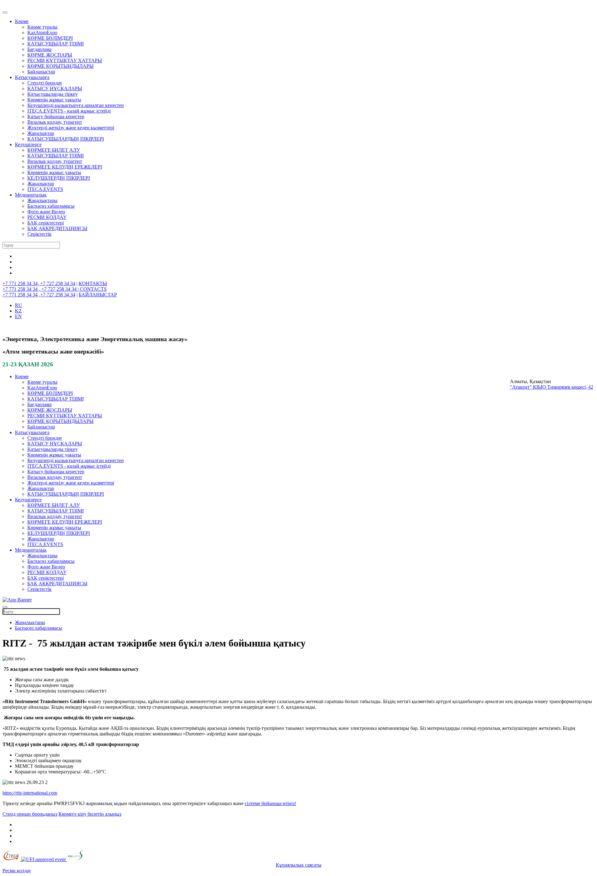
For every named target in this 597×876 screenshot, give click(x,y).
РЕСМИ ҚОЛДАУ (47, 217)
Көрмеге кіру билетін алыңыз (89, 814)
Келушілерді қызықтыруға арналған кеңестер (75, 105)
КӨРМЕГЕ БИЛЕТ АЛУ (53, 150)
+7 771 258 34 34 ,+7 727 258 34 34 (38, 294)
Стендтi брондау (44, 83)
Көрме (22, 21)
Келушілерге (28, 144)
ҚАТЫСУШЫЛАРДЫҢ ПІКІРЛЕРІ (65, 138)
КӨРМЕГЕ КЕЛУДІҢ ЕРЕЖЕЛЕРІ (64, 166)
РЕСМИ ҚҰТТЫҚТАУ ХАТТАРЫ (64, 60)
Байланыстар (41, 71)
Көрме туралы (42, 27)
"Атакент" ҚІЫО (528, 387)
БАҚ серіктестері (45, 222)
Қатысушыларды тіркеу (52, 94)
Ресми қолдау (16, 870)
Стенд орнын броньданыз (29, 814)
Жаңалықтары (42, 200)
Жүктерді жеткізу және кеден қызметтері (70, 127)
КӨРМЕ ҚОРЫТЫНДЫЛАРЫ (60, 66)
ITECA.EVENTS (45, 189)
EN (18, 316)
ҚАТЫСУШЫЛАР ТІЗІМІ (55, 43)
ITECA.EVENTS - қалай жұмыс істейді (69, 111)
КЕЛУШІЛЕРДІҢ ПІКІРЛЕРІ (58, 178)
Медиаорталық (31, 194)
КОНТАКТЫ (93, 283)
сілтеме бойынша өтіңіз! (270, 803)
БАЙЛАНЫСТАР (98, 294)
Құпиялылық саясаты (299, 865)
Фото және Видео (46, 211)
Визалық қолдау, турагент (54, 122)
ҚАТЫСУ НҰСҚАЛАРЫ (54, 88)
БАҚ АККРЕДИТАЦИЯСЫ (57, 228)
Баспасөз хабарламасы (51, 206)
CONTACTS (93, 289)
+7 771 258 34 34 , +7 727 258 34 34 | (41, 289)
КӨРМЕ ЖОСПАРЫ (49, 55)
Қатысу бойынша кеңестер (55, 116)
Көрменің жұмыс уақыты (54, 99)
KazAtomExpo (42, 32)
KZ (18, 310)
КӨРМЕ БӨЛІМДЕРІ (50, 38)
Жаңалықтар (40, 133)
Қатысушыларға (32, 77)
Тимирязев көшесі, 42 (570, 387)
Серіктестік (39, 234)
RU (18, 305)
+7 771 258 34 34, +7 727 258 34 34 (38, 283)
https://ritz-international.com (29, 792)
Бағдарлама (39, 49)
